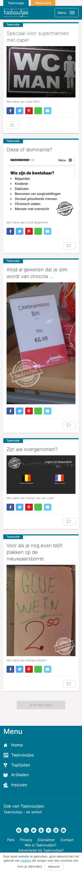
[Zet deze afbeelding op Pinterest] (29, 110)
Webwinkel (43, 3)
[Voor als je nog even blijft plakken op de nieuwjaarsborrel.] (41, 610)
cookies (26, 860)
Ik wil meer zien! (41, 705)
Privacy (26, 840)
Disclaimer (46, 840)
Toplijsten (20, 765)
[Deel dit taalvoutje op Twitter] (19, 110)
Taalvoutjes (16, 3)
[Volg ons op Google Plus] (41, 830)
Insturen (19, 784)
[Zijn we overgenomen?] (41, 474)
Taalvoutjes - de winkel (22, 812)
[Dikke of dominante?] (41, 187)
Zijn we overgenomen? (32, 449)
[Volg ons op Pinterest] (48, 830)
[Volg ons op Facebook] (18, 830)
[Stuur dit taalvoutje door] (47, 110)
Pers (10, 840)
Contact (67, 840)
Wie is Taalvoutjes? (40, 845)
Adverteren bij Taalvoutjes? (41, 850)
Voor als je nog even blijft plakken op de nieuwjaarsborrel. (35, 552)
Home (17, 745)
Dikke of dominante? (29, 150)
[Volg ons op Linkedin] (56, 830)
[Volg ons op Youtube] (63, 830)
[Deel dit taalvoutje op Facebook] (10, 110)
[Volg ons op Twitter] (33, 830)
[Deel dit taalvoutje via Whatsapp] (38, 110)
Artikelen (20, 774)
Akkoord (53, 866)
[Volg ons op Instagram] (26, 830)
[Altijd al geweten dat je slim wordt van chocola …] (41, 343)
